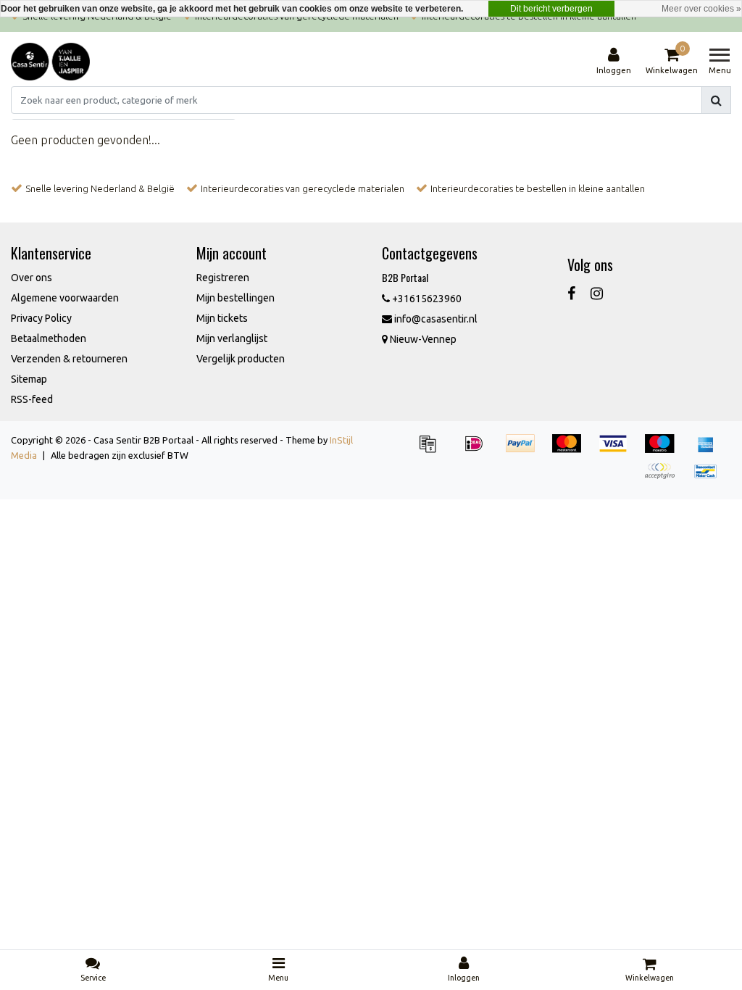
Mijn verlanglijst (231, 338)
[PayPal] (525, 450)
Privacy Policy (41, 318)
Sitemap (29, 379)
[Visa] (618, 450)
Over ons (31, 277)
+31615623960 (426, 298)
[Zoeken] (716, 100)
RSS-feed (32, 399)
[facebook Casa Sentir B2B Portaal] (571, 293)
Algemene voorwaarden (65, 298)
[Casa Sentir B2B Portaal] (50, 61)
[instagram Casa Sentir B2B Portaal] (597, 293)
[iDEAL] (479, 450)
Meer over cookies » (701, 9)
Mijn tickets (222, 318)
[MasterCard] (572, 450)
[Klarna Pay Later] (664, 477)
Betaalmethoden (48, 338)
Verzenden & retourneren (69, 359)
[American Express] (709, 450)
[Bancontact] (709, 477)
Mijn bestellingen (235, 298)
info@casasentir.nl (436, 319)
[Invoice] (432, 450)
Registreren (222, 277)
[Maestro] (664, 450)
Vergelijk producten (240, 359)
